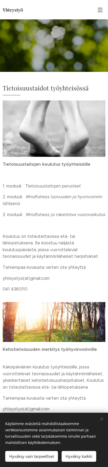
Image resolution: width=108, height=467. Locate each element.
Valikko (100, 9)
